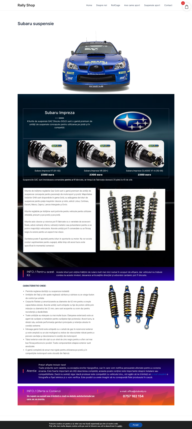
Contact (168, 5)
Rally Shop (26, 5)
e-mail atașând (159, 374)
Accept (135, 425)
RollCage (115, 5)
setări (119, 426)
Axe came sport (132, 5)
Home (89, 5)
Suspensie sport (152, 5)
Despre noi (101, 5)
